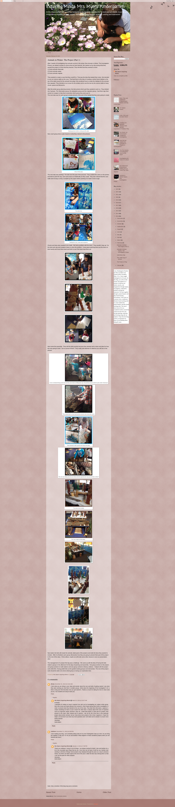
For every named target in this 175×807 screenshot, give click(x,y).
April (118, 237)
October (119, 224)
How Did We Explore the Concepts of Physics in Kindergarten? (120, 143)
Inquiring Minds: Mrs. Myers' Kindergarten (85, 7)
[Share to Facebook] (82, 674)
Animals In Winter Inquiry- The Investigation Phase (121, 178)
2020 (117, 197)
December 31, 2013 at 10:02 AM (64, 684)
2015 (117, 210)
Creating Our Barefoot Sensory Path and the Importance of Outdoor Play (121, 126)
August (119, 229)
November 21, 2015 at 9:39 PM (64, 731)
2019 (117, 200)
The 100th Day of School (121, 258)
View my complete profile (120, 76)
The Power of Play (122, 262)
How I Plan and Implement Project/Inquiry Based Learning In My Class (121, 101)
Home (49, 52)
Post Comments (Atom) (60, 796)
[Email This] (78, 674)
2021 (117, 194)
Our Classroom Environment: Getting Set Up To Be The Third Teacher (121, 168)
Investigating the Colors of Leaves (124, 159)
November (120, 221)
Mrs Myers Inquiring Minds (62, 700)
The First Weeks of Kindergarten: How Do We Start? (124, 152)
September (120, 226)
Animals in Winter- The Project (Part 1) (123, 245)
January (119, 265)
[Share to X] (81, 674)
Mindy (52, 684)
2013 (117, 216)
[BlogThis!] (80, 674)
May (118, 234)
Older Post (107, 792)
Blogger (96, 804)
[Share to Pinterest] (84, 674)
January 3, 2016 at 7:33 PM (79, 746)
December (120, 218)
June (118, 232)
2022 (117, 191)
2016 (117, 208)
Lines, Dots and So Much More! (124, 116)
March (119, 240)
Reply (52, 694)
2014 (117, 213)
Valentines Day (121, 255)
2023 (117, 189)
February (119, 242)
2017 (117, 205)
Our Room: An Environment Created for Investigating (123, 135)
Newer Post (50, 792)
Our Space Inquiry (122, 108)
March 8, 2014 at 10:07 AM (79, 700)
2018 (117, 202)
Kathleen (53, 731)
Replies (55, 697)
